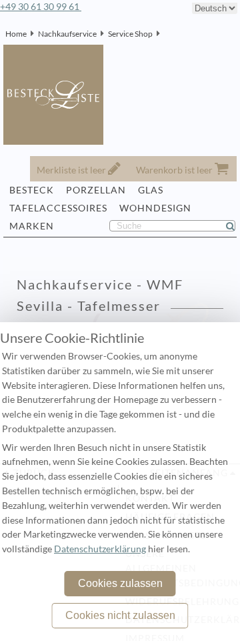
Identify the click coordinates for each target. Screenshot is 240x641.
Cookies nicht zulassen (120, 615)
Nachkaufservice (67, 34)
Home (16, 34)
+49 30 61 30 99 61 (40, 6)
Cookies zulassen (120, 583)
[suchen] (236, 226)
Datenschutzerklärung (100, 549)
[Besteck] (164, 34)
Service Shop (130, 34)
